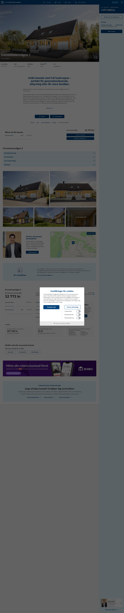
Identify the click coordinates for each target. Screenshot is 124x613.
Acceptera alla (51, 307)
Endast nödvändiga (72, 307)
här (61, 302)
